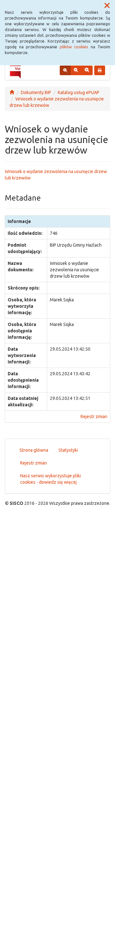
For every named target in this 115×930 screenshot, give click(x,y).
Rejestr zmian (93, 416)
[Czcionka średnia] (75, 70)
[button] (107, 5)
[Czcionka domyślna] (65, 70)
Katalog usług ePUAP (78, 92)
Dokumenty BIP (36, 92)
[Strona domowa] (12, 92)
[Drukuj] (99, 70)
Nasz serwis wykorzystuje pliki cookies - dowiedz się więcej (50, 479)
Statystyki (68, 450)
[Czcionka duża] (87, 70)
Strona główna (33, 450)
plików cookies (74, 46)
